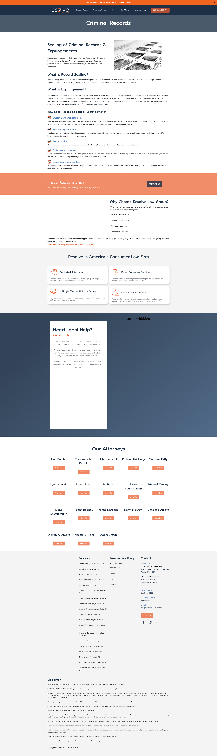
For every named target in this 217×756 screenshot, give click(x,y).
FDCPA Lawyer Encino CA (88, 574)
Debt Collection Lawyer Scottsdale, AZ (93, 662)
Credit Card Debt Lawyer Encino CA (91, 604)
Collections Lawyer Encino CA (89, 614)
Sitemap (113, 584)
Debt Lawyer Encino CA (87, 585)
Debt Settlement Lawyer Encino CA (91, 580)
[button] (144, 10)
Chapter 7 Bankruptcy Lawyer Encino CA (92, 626)
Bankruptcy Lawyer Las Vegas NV (91, 646)
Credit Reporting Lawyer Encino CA (91, 564)
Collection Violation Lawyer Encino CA (92, 598)
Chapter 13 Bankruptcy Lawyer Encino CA (92, 591)
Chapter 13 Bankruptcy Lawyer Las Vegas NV (91, 634)
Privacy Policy (95, 741)
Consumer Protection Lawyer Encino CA (93, 609)
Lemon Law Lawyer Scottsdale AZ (91, 652)
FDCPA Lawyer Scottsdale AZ (89, 657)
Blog (111, 579)
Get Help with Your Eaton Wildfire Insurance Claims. (108, 2)
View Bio (58, 468)
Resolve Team (115, 567)
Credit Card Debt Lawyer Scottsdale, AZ (92, 669)
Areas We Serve (116, 563)
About (112, 573)
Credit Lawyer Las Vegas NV (89, 569)
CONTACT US (154, 184)
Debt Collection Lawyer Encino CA (91, 620)
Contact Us (147, 615)
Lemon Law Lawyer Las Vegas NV (91, 641)
